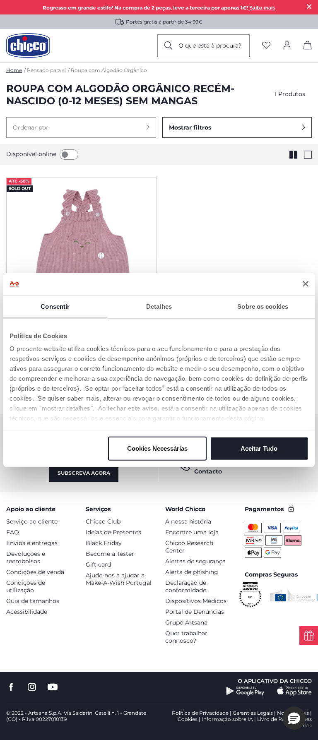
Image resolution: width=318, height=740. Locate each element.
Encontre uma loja (192, 532)
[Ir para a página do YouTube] (53, 687)
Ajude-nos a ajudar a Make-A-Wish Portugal (119, 579)
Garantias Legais (253, 713)
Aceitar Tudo (259, 448)
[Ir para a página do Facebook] (11, 687)
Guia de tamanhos (32, 601)
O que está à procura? (209, 45)
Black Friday (104, 543)
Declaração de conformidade (185, 586)
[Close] (309, 6)
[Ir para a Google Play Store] (245, 691)
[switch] (69, 154)
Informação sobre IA (227, 719)
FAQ (12, 532)
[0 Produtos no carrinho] (308, 46)
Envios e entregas (32, 543)
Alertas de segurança (195, 561)
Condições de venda (35, 572)
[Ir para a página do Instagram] (32, 687)
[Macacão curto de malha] (82, 253)
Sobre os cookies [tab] (262, 306)
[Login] (287, 45)
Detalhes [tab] (159, 306)
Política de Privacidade (200, 713)
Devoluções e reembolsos (25, 557)
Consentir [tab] (55, 306)
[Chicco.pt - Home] (28, 45)
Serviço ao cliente (32, 521)
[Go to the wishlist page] (266, 45)
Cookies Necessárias (157, 448)
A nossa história (188, 521)
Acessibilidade (26, 611)
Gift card (98, 564)
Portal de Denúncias (194, 611)
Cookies (188, 719)
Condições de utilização (25, 586)
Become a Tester (110, 553)
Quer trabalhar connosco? (186, 636)
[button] (81, 127)
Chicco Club (103, 521)
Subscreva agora (84, 473)
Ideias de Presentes (113, 532)
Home (14, 70)
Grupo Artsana (186, 622)
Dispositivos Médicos (195, 601)
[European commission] (294, 595)
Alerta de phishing (191, 572)
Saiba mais (262, 8)
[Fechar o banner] (305, 284)
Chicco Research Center (189, 546)
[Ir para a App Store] (294, 691)
